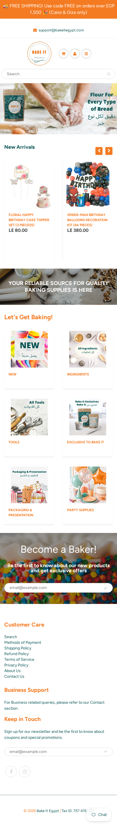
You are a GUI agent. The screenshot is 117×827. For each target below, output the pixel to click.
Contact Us (14, 676)
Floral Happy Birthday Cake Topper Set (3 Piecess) (29, 220)
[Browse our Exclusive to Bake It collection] (87, 416)
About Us (12, 670)
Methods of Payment (22, 642)
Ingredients (78, 374)
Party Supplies (80, 510)
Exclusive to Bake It (85, 442)
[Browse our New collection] (29, 348)
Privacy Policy (16, 665)
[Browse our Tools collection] (29, 416)
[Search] (108, 74)
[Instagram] (24, 771)
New (12, 374)
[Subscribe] (105, 588)
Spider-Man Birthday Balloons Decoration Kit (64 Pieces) (87, 220)
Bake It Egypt (48, 811)
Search (10, 636)
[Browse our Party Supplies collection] (87, 484)
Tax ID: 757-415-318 (77, 811)
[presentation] (99, 151)
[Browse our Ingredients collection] (87, 348)
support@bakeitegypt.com (61, 30)
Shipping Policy (17, 648)
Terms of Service (19, 659)
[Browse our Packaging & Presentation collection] (29, 484)
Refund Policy (16, 653)
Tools (14, 442)
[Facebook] (11, 771)
